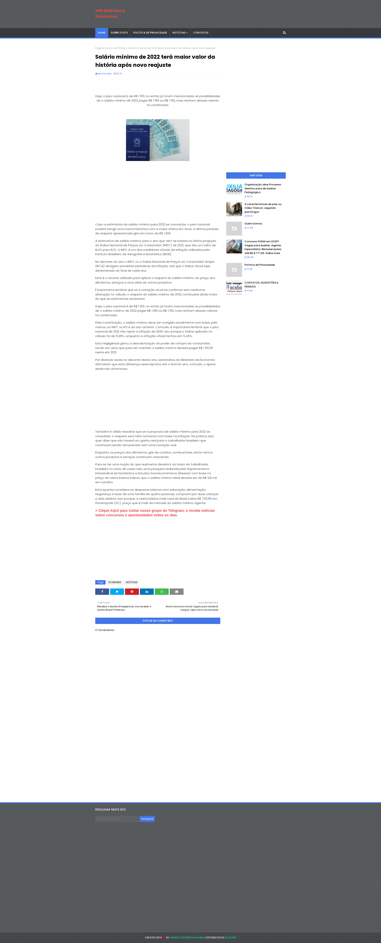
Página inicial (103, 48)
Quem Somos (253, 223)
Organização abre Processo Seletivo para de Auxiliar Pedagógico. (262, 188)
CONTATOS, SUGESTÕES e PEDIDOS (261, 284)
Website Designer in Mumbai (187, 937)
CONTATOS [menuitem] (200, 32)
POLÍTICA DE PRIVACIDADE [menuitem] (150, 32)
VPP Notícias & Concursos (110, 13)
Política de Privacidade (259, 265)
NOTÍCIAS (120, 48)
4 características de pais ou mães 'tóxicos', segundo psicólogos (262, 208)
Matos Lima (105, 73)
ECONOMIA (115, 582)
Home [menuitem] (102, 32)
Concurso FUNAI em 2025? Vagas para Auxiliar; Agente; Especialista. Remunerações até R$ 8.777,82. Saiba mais (263, 247)
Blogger (230, 937)
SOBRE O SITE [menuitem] (119, 32)
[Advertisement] (157, 190)
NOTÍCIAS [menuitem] (179, 32)
